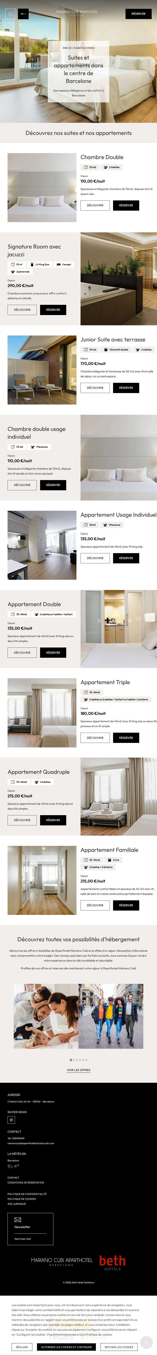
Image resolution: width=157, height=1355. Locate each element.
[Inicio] (77, 14)
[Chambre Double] (42, 187)
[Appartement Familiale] (42, 880)
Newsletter (22, 1227)
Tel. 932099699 (16, 1138)
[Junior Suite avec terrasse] (42, 370)
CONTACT (13, 1177)
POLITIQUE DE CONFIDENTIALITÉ (27, 1194)
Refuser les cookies (119, 1347)
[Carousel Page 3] (77, 1060)
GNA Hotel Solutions (83, 1282)
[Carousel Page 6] (86, 1060)
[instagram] (11, 1120)
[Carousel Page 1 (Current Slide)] (71, 1060)
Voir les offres (78, 1070)
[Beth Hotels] (112, 1263)
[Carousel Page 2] (74, 1060)
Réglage (22, 1347)
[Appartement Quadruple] (119, 797)
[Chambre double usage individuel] (119, 458)
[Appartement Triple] (42, 712)
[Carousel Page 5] (83, 1060)
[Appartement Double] (119, 629)
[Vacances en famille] (46, 1016)
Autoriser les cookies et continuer (66, 1347)
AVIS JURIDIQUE (17, 1203)
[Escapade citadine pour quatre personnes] (110, 1016)
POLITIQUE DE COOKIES (22, 1198)
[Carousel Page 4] (80, 1060)
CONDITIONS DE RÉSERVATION (26, 1182)
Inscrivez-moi (23, 1238)
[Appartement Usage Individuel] (42, 545)
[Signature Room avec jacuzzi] (119, 278)
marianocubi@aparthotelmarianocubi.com (31, 1143)
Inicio (67, 48)
